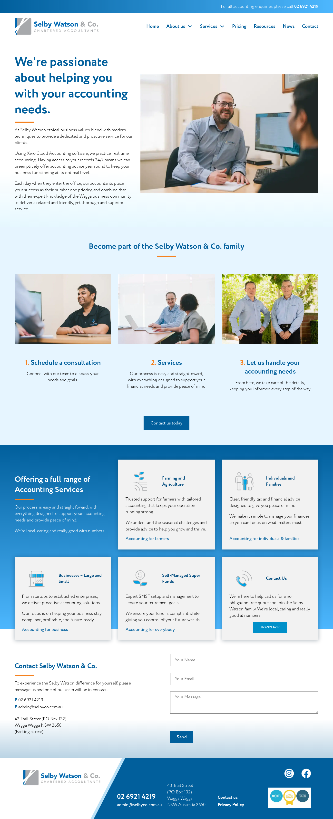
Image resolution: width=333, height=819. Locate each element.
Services (208, 26)
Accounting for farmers (147, 539)
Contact (310, 26)
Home (152, 26)
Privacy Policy (231, 805)
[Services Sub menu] (222, 26)
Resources (264, 26)
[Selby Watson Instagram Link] (289, 774)
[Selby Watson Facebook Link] (306, 774)
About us (175, 26)
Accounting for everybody (150, 629)
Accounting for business (45, 629)
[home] (57, 26)
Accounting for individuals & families (264, 539)
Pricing (239, 26)
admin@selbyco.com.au (40, 707)
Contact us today (166, 423)
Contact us (228, 797)
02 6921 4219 (270, 627)
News (289, 26)
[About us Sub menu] (190, 26)
